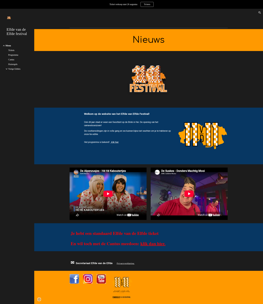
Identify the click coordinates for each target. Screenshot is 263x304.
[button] (259, 12)
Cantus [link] (11, 59)
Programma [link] (13, 55)
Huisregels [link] (12, 64)
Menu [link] (8, 45)
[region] (131, 4)
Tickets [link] (11, 50)
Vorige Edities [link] (14, 69)
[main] (149, 40)
